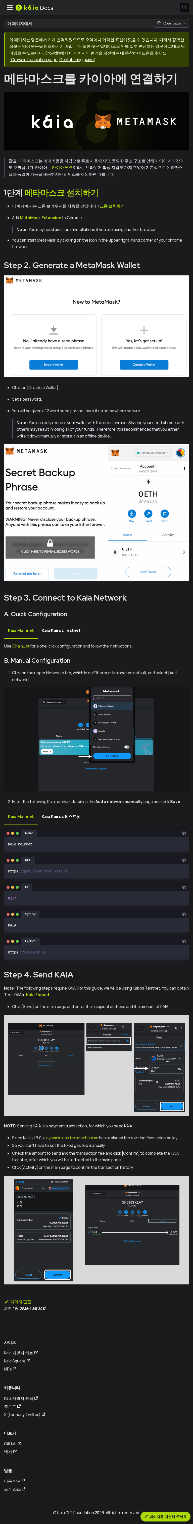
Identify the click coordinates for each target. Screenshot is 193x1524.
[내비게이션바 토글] (10, 7)
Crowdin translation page (34, 59)
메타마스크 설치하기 (62, 192)
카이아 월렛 (62, 167)
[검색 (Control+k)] (184, 7)
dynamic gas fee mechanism (72, 1138)
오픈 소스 (12, 1489)
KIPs (8, 1369)
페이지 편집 (20, 1301)
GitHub (10, 1443)
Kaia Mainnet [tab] (21, 630)
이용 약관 (12, 1481)
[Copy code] (184, 833)
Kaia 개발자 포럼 (18, 1398)
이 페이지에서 (19, 23)
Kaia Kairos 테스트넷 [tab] (61, 816)
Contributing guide (76, 59)
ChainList (20, 646)
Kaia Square (15, 1361)
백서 (8, 1452)
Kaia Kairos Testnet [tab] (61, 630)
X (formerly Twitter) (22, 1414)
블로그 (10, 1406)
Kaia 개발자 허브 (18, 1353)
